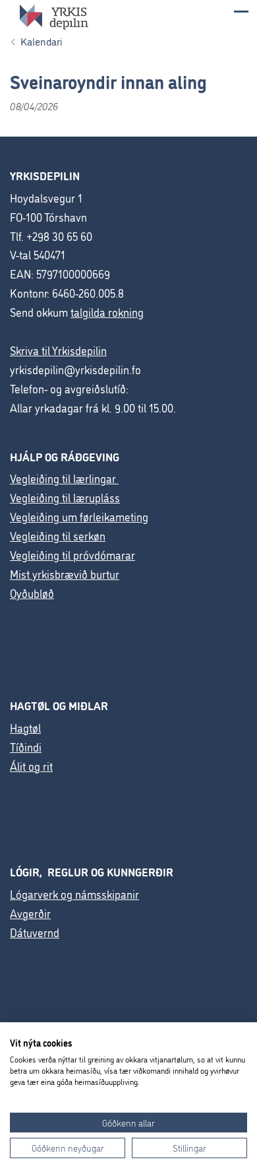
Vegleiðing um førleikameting (79, 516)
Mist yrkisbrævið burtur (64, 573)
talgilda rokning (107, 311)
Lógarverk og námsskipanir (74, 893)
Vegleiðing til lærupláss (65, 497)
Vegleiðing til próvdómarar (72, 554)
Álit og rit (31, 765)
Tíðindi (26, 746)
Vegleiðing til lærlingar (64, 478)
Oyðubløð (32, 593)
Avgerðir (30, 913)
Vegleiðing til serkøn (57, 535)
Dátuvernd (34, 932)
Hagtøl (25, 727)
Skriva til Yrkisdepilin (58, 350)
